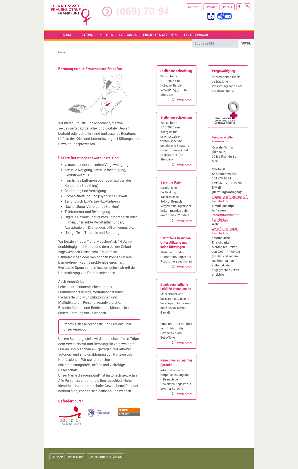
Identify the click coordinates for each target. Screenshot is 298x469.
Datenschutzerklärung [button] (105, 457)
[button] (239, 6)
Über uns (65, 35)
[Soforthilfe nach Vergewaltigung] (228, 112)
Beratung (85, 35)
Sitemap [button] (57, 457)
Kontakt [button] (194, 7)
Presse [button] (228, 7)
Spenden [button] (212, 7)
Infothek (106, 35)
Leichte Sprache (195, 35)
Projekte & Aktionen (160, 35)
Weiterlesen (185, 100)
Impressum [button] (75, 457)
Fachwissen (128, 35)
